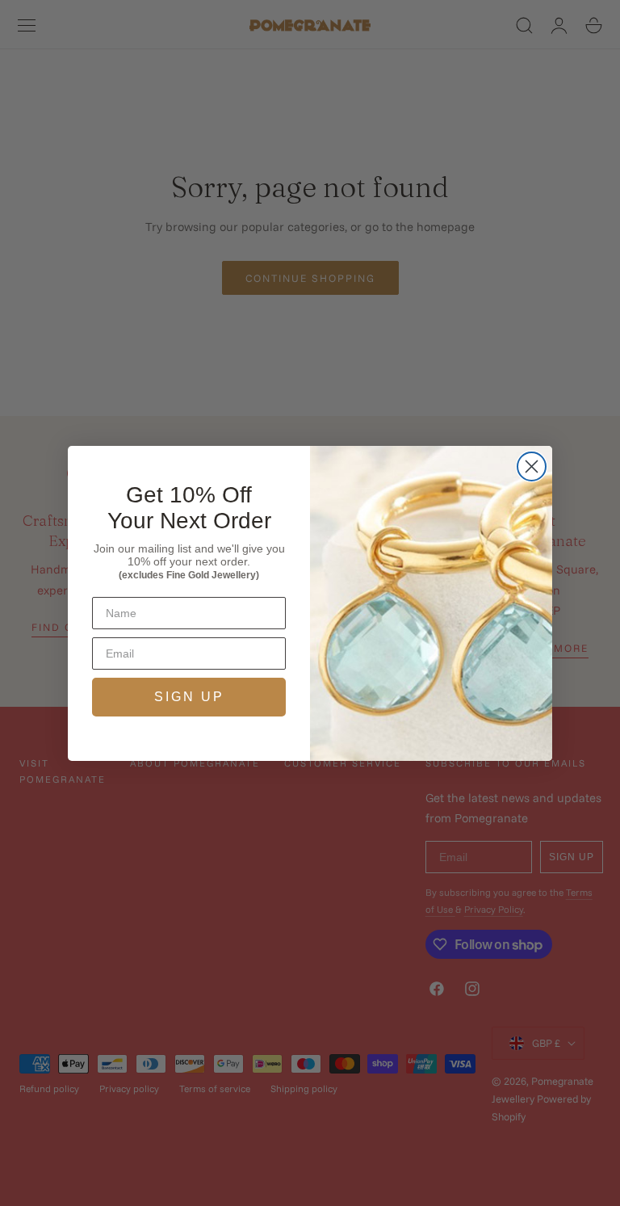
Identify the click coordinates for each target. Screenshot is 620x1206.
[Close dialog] (531, 466)
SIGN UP (189, 697)
